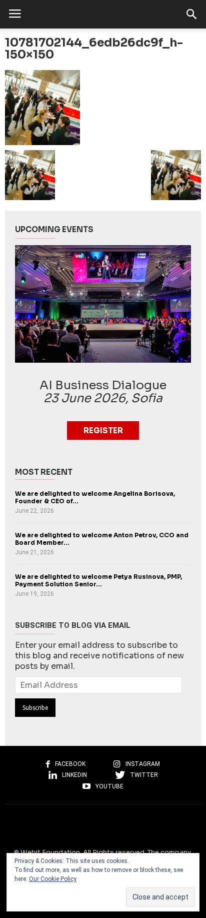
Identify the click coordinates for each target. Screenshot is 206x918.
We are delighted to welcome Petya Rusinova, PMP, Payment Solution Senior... (98, 580)
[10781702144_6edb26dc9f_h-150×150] (103, 107)
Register (103, 430)
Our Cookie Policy (52, 878)
